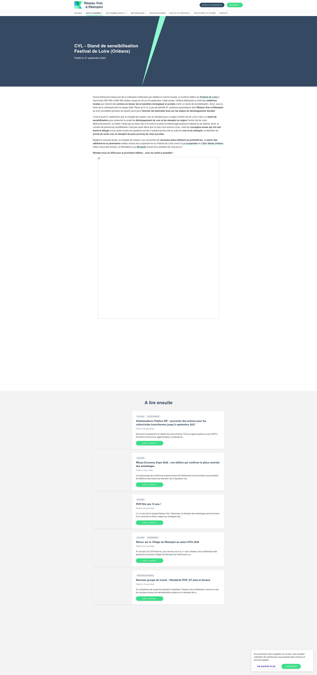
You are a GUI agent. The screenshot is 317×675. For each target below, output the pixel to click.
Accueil (78, 13)
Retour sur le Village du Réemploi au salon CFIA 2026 (167, 542)
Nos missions (137, 13)
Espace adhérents (212, 5)
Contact (223, 13)
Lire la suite (149, 443)
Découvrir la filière (205, 13)
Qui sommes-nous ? (115, 13)
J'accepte (291, 666)
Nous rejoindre (158, 13)
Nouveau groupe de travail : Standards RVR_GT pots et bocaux (173, 580)
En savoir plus (266, 666)
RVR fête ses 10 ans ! (148, 504)
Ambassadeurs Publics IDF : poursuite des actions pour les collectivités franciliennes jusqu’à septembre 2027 (171, 422)
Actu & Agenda (93, 13)
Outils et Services (179, 13)
